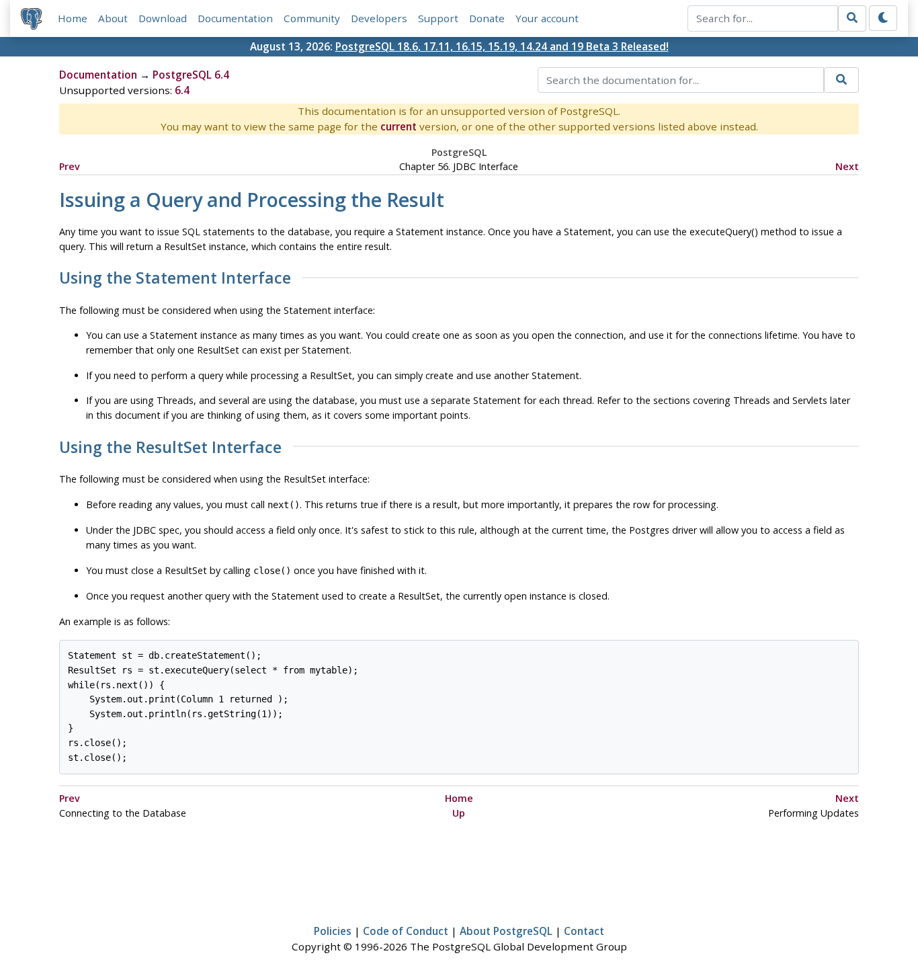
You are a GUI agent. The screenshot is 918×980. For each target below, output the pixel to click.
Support (438, 18)
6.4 (182, 90)
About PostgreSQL (506, 931)
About (113, 18)
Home (72, 18)
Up (458, 813)
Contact (584, 931)
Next (847, 166)
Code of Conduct (405, 931)
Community (312, 18)
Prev (69, 166)
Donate (487, 18)
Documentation (235, 18)
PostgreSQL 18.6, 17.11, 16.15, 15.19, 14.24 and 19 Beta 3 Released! (502, 46)
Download (162, 18)
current (398, 126)
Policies (332, 931)
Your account (547, 18)
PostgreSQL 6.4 (191, 74)
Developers (379, 18)
